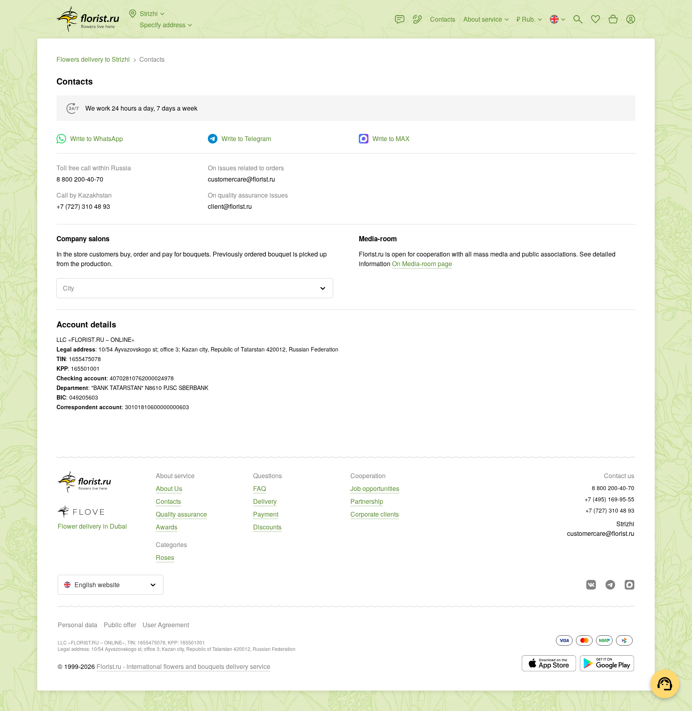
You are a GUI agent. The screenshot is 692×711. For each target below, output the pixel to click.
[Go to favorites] (595, 19)
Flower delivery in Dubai (92, 526)
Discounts (267, 526)
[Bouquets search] (578, 19)
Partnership (366, 501)
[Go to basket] (613, 19)
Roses (165, 557)
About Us (169, 488)
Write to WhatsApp (96, 138)
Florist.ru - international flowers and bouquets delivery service (183, 666)
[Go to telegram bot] (610, 585)
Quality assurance (181, 514)
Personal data (77, 624)
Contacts (168, 501)
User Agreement (166, 624)
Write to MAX (391, 138)
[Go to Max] (630, 585)
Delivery (265, 501)
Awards (166, 526)
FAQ (259, 488)
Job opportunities (374, 488)
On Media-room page (422, 263)
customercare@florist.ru (600, 533)
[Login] (631, 19)
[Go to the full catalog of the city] (87, 19)
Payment (265, 514)
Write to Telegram (246, 138)
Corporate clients (374, 514)
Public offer (120, 624)
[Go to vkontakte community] (591, 585)
